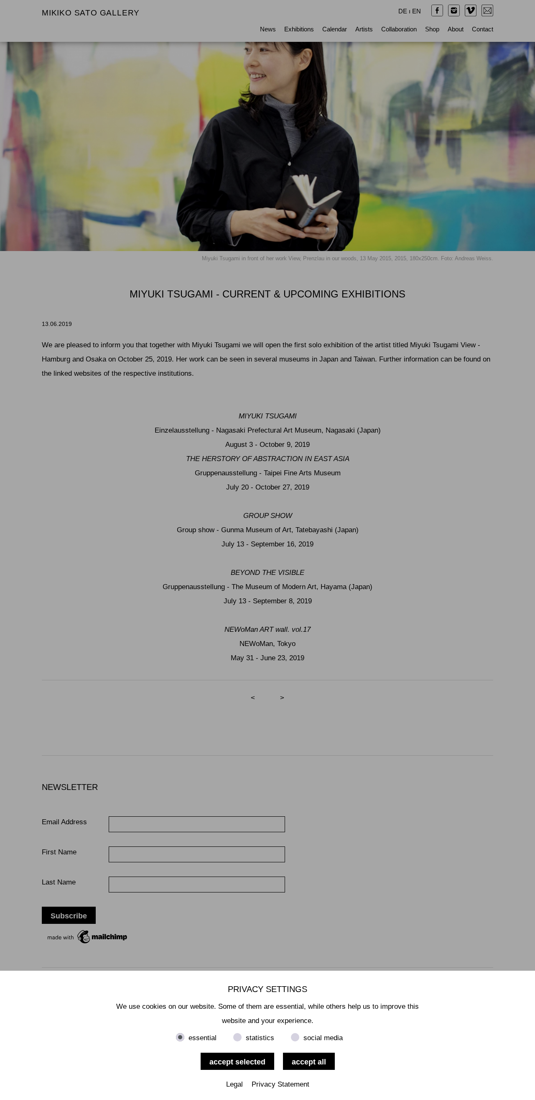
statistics (260, 1038)
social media (323, 1038)
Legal (234, 1084)
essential (203, 1038)
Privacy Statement (280, 1084)
